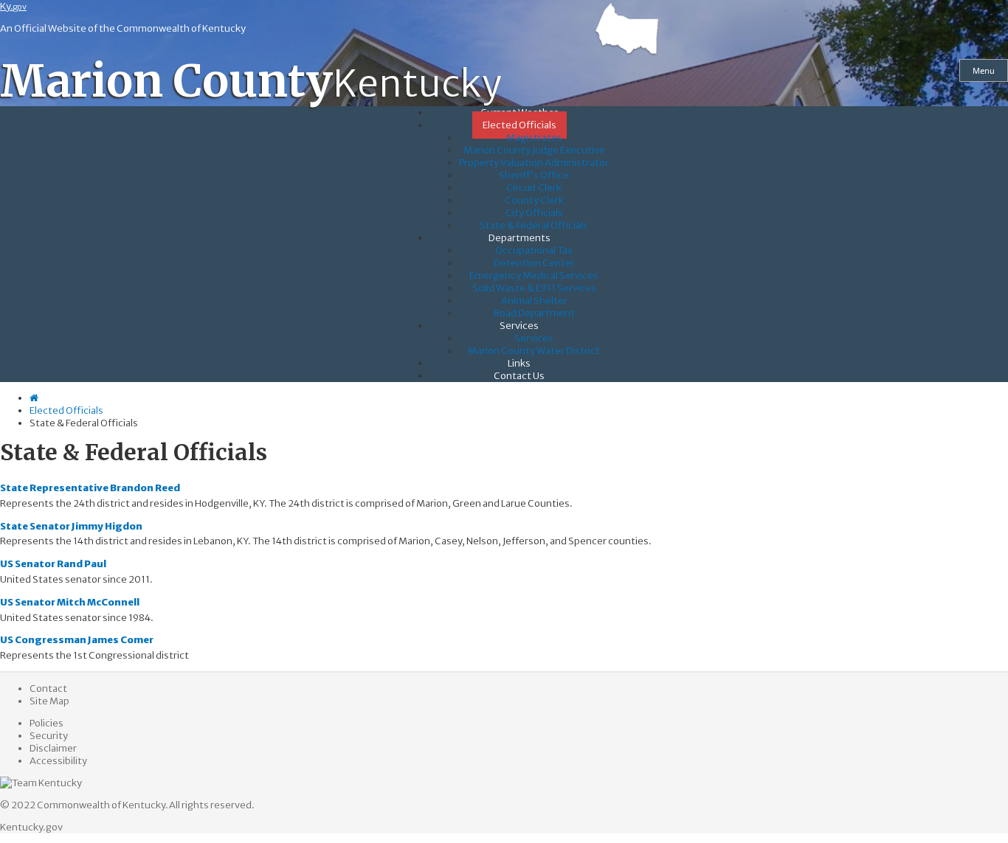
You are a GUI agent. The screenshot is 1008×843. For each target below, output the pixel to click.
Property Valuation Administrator (534, 162)
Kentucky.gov (31, 827)
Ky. (13, 6)
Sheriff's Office (534, 175)
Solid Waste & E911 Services (534, 288)
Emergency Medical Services (533, 275)
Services (519, 325)
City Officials (534, 213)
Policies (46, 723)
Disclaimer (53, 748)
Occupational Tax (534, 250)
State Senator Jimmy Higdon (71, 526)
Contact (48, 688)
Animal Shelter (534, 300)
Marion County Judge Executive (534, 150)
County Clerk (534, 200)
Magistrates (534, 137)
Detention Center (534, 263)
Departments (519, 238)
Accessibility (58, 760)
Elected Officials (519, 125)
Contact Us (519, 376)
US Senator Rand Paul (53, 564)
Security (49, 735)
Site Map (49, 701)
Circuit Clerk (534, 187)
